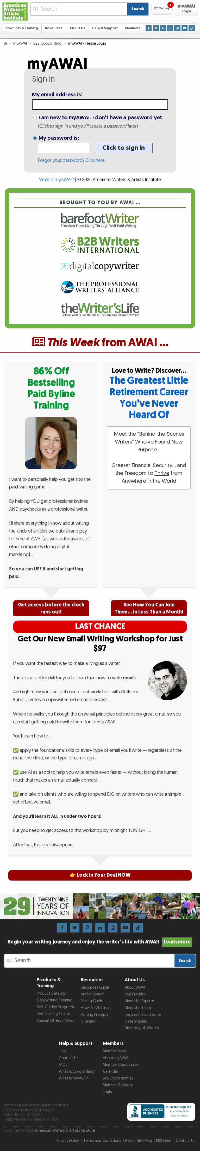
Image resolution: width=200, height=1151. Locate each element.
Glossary (88, 1021)
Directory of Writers (142, 1027)
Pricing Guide (92, 1001)
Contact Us (68, 1057)
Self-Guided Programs (55, 1007)
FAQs (63, 1064)
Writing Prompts (94, 1014)
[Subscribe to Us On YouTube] (185, 28)
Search (138, 8)
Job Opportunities (118, 1078)
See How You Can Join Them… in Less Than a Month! (149, 608)
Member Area (114, 1051)
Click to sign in (123, 148)
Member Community (120, 1064)
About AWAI (135, 987)
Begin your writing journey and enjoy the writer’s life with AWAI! (99, 941)
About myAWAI (115, 1057)
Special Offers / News (55, 1020)
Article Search (92, 994)
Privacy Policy (68, 1140)
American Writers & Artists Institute (65, 1130)
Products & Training (22, 28)
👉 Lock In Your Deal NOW (100, 875)
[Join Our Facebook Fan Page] (149, 28)
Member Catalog (117, 1085)
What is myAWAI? (56, 180)
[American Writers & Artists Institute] (15, 11)
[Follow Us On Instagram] (177, 28)
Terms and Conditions (102, 1140)
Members (132, 28)
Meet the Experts (139, 1001)
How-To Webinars (96, 1007)
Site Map (144, 1140)
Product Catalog (51, 993)
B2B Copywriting (48, 43)
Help (62, 1051)
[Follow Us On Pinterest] (163, 28)
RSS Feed (163, 1140)
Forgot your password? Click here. (71, 160)
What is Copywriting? (77, 1071)
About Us (77, 28)
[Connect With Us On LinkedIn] (170, 28)
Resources (54, 28)
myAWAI (20, 43)
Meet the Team (138, 1007)
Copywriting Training (54, 1000)
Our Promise (135, 994)
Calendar (110, 1071)
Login (107, 1091)
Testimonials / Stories (143, 1014)
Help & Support (105, 28)
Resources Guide (95, 987)
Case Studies (136, 1021)
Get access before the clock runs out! (51, 608)
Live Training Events (53, 1013)
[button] (161, 9)
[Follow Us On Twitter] (156, 28)
